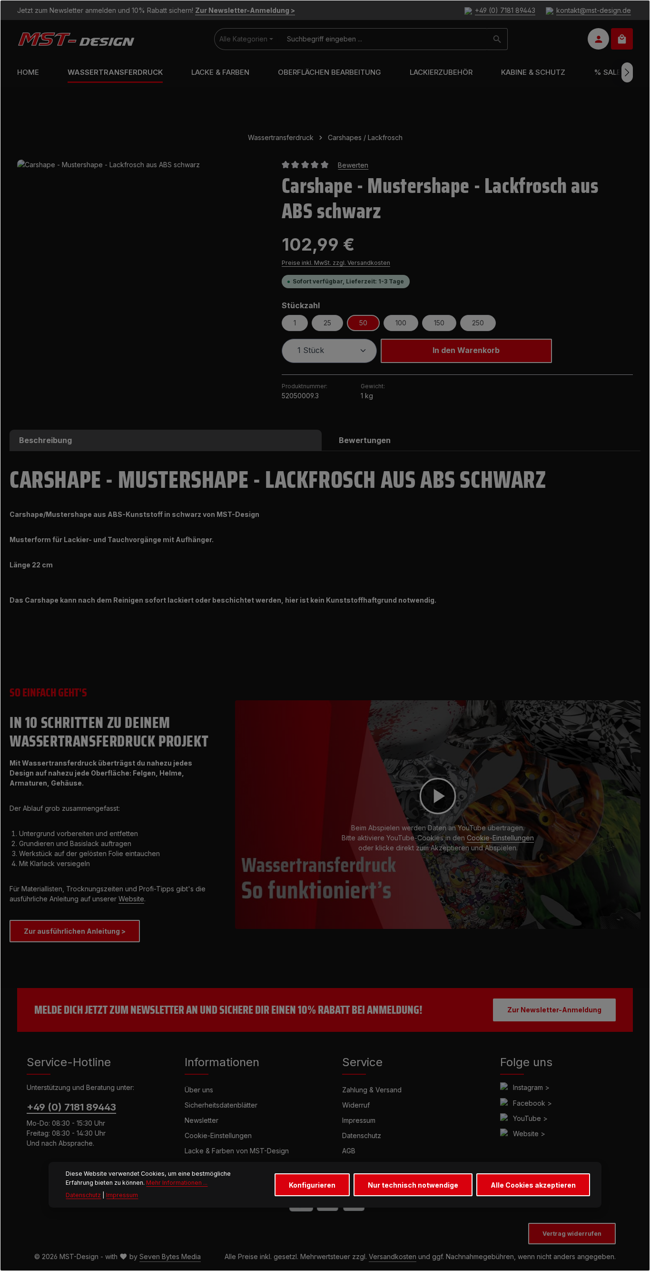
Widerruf (356, 1105)
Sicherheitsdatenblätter (221, 1105)
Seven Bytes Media (170, 1256)
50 (363, 323)
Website (131, 899)
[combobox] (382, 39)
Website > (529, 1134)
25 (327, 323)
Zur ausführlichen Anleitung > (75, 931)
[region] (140, 282)
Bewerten (353, 165)
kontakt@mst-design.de (593, 10)
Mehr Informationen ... (176, 1182)
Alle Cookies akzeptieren (533, 1185)
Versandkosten (392, 1256)
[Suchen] (497, 39)
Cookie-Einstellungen (500, 838)
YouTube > (530, 1118)
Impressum (358, 1120)
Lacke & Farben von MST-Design (237, 1151)
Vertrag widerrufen (571, 1233)
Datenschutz (361, 1135)
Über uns (199, 1090)
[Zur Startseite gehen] (76, 39)
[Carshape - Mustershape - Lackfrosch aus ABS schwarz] (139, 282)
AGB (348, 1151)
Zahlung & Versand (372, 1090)
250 (478, 323)
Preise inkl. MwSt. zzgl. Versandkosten (336, 262)
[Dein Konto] (598, 39)
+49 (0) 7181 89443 (505, 10)
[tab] (166, 440)
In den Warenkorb (466, 350)
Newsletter (201, 1120)
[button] (437, 814)
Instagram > (531, 1087)
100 (400, 323)
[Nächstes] (627, 72)
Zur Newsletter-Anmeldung (554, 1010)
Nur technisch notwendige (413, 1185)
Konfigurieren (312, 1185)
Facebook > (532, 1103)
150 (439, 323)
